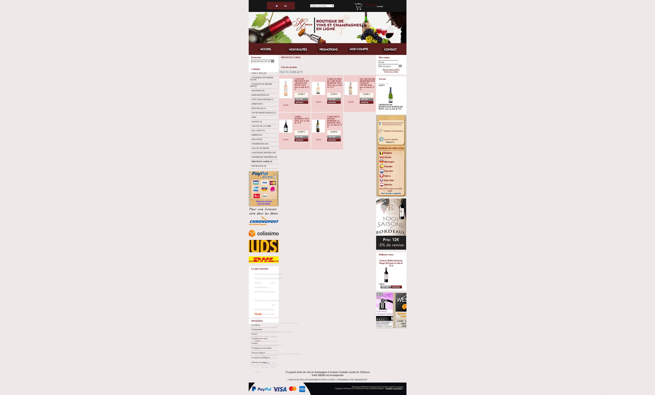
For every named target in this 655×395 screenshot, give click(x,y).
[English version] (285, 6)
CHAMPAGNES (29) (260, 144)
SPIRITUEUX (257, 104)
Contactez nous (375, 387)
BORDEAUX (257, 135)
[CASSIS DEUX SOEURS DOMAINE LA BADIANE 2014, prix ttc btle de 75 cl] (318, 132)
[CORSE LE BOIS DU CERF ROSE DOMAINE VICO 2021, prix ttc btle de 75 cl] (318, 94)
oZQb (266, 336)
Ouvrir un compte (391, 71)
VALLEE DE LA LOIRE (261, 126)
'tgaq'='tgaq (265, 367)
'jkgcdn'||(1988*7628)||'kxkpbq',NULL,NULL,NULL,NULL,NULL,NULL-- (276, 323)
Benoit (273, 367)
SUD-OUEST (257, 139)
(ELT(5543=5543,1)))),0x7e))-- (264, 309)
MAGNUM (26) (258, 91)
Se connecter (399, 387)
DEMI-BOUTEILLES (260, 95)
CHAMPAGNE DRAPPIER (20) (264, 157)
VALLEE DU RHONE (260, 148)
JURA (254, 117)
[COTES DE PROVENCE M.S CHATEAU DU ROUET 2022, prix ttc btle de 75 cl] (285, 98)
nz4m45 (259, 363)
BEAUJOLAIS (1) (259, 108)
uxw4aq (257, 372)
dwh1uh (272, 283)
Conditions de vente (361, 388)
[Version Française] (276, 6)
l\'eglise (257, 341)
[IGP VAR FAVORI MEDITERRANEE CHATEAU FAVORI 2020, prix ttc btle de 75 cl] (351, 94)
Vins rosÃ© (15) (258, 130)
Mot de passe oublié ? (391, 69)
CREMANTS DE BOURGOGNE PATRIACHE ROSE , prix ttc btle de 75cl (391, 87)
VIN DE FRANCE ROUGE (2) (264, 113)
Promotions (356, 387)
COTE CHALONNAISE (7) (263, 99)
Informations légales (376, 388)
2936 (273, 363)
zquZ (273, 327)
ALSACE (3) (257, 122)
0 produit (380, 6)
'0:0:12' (257, 367)
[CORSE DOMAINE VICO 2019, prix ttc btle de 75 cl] (285, 132)
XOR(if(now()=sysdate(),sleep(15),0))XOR (268, 274)
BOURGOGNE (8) (259, 166)
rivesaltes (267, 363)
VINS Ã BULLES (259, 73)
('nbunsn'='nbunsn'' (268, 314)
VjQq (273, 336)
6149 (273, 305)
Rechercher (364, 387)
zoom (285, 105)
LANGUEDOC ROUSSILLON (264, 153)
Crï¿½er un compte (387, 387)
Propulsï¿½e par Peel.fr (394, 388)
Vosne (258, 314)
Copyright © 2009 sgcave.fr (344, 388)
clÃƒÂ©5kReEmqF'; (261, 287)
